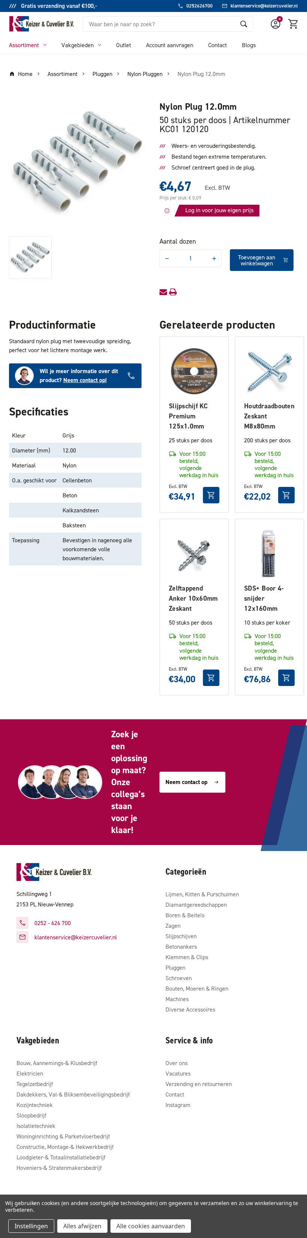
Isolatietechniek (35, 1125)
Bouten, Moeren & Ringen (196, 988)
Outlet (123, 45)
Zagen (172, 925)
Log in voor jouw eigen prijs (219, 210)
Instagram (178, 1105)
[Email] (163, 292)
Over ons (176, 1063)
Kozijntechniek (34, 1105)
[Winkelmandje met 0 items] (294, 24)
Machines (177, 999)
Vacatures (178, 1073)
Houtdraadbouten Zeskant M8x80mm (269, 416)
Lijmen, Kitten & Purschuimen (202, 894)
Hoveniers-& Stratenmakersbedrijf (59, 1167)
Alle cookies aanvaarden (150, 1226)
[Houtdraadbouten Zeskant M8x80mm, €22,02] (269, 371)
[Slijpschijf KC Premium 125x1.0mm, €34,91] (194, 371)
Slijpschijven (181, 936)
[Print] (173, 292)
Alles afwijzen (82, 1226)
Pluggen (175, 967)
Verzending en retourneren (198, 1084)
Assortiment (24, 45)
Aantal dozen (177, 241)
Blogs (249, 45)
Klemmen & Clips (186, 957)
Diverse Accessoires (190, 1009)
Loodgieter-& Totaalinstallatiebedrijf (61, 1157)
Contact (217, 45)
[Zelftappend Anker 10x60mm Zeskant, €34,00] (194, 553)
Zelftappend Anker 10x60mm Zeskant (193, 598)
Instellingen (31, 1226)
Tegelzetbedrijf (34, 1084)
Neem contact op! (85, 380)
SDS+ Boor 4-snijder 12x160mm (264, 598)
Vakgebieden (77, 45)
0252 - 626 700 (52, 923)
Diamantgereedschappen (196, 904)
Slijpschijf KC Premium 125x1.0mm (188, 416)
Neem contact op (186, 782)
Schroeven (178, 978)
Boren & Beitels (184, 915)
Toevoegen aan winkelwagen (256, 260)
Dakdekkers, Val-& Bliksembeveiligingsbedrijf (73, 1094)
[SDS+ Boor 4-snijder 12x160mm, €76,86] (269, 553)
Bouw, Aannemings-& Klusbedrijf (56, 1063)
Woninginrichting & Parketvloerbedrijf (63, 1136)
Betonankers (181, 946)
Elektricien (29, 1073)
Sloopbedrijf (31, 1115)
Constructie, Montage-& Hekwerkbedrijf (65, 1146)
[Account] (276, 24)
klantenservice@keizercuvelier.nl (75, 937)
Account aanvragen (169, 45)
